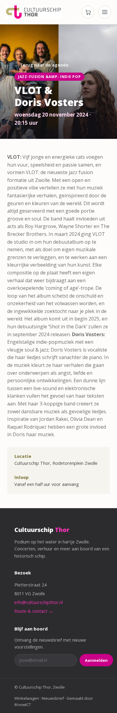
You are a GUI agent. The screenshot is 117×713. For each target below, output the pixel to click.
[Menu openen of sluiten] (104, 12)
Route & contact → (33, 611)
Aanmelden (96, 660)
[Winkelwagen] (88, 12)
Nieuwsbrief (53, 698)
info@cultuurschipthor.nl (38, 602)
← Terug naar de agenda (41, 65)
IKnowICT (22, 704)
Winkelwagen (26, 698)
